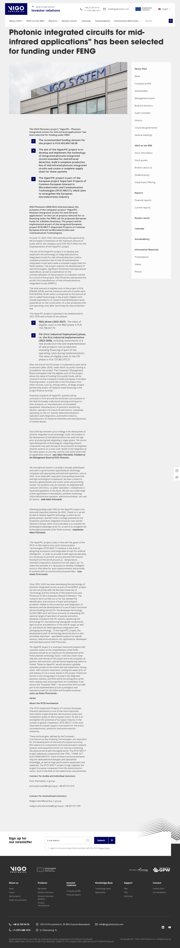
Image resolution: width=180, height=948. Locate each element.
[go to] (143, 9)
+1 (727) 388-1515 (92, 10)
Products (42, 883)
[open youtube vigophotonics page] (177, 477)
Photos (138, 271)
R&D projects (15, 896)
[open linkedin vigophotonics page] (177, 471)
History (138, 120)
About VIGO (15, 21)
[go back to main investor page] (16, 9)
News (137, 76)
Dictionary (128, 896)
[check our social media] (163, 927)
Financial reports (143, 200)
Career (12, 892)
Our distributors (159, 892)
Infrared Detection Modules (45, 897)
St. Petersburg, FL (48, 930)
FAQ (126, 892)
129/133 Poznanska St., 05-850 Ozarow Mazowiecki (65, 924)
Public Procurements (18, 900)
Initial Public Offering (145, 182)
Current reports (142, 207)
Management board (144, 98)
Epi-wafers (42, 888)
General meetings (143, 135)
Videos (138, 264)
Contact (157, 883)
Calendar (86, 21)
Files (126, 888)
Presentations (142, 257)
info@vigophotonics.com (118, 9)
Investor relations (71, 884)
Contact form (158, 888)
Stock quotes (141, 160)
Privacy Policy (104, 848)
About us (13, 883)
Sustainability (102, 21)
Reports (53, 21)
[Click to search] (171, 21)
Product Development (43, 904)
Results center (69, 21)
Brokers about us (143, 167)
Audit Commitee (142, 113)
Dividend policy (142, 175)
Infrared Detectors (46, 892)
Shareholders (141, 90)
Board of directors (144, 105)
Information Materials (126, 21)
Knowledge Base (104, 883)
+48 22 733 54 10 (91, 7)
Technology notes (103, 888)
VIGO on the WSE (35, 21)
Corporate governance (146, 127)
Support (128, 883)
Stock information (143, 152)
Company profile (143, 83)
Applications (100, 892)
